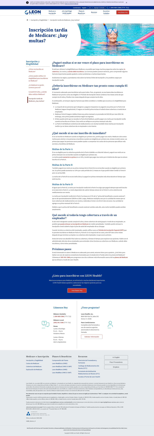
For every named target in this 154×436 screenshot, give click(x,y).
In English (116, 357)
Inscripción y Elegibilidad (39, 20)
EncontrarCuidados (106, 12)
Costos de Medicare (32, 363)
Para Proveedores (116, 362)
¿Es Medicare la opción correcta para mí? (36, 86)
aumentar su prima (69, 157)
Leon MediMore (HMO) (59, 369)
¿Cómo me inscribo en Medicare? (36, 70)
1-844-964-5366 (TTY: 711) (119, 8)
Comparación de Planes (60, 360)
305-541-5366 (65, 257)
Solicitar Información (91, 337)
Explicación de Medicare (34, 369)
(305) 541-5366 (58, 322)
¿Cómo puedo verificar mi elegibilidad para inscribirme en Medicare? (38, 78)
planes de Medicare (121, 257)
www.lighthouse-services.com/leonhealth (61, 402)
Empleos (116, 367)
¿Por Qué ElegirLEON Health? (67, 12)
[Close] (127, 2)
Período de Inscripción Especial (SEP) (111, 230)
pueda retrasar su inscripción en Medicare (74, 224)
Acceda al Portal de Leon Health (89, 377)
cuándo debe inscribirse (76, 72)
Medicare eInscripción (52, 12)
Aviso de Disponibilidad (84, 430)
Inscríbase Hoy (123, 12)
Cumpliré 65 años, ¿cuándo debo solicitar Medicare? (38, 93)
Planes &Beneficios (81, 12)
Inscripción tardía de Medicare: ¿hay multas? (36, 100)
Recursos (94, 12)
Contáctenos (77, 8)
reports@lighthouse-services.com (109, 402)
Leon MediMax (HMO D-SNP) (61, 373)
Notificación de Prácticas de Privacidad (37, 428)
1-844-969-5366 (58, 316)
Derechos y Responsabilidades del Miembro (60, 428)
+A (90, 7)
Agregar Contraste (99, 7)
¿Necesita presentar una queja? (34, 407)
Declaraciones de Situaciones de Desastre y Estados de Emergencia (90, 428)
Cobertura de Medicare (33, 366)
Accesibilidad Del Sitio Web (116, 428)
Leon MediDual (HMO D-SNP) (62, 366)
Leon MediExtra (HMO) (59, 363)
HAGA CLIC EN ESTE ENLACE (71, 4)
